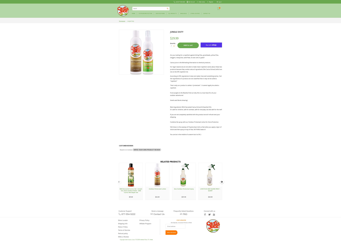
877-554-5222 (128, 214)
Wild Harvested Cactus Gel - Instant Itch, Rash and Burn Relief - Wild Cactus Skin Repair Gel (131, 191)
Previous (119, 181)
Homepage (122, 21)
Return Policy (123, 227)
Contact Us (159, 214)
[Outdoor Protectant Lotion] (157, 175)
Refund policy (123, 233)
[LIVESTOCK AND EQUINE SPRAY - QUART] (210, 175)
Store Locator (123, 220)
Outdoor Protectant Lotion (157, 189)
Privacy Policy (144, 220)
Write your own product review (147, 150)
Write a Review (123, 237)
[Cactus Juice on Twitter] (209, 214)
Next (222, 181)
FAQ (185, 214)
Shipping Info (122, 223)
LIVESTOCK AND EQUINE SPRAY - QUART (210, 190)
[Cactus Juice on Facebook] (205, 214)
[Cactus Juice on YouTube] (214, 214)
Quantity (172, 43)
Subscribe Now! (171, 232)
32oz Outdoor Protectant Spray (184, 189)
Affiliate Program (145, 223)
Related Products (170, 161)
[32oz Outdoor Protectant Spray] (184, 175)
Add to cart (188, 45)
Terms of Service (124, 230)
